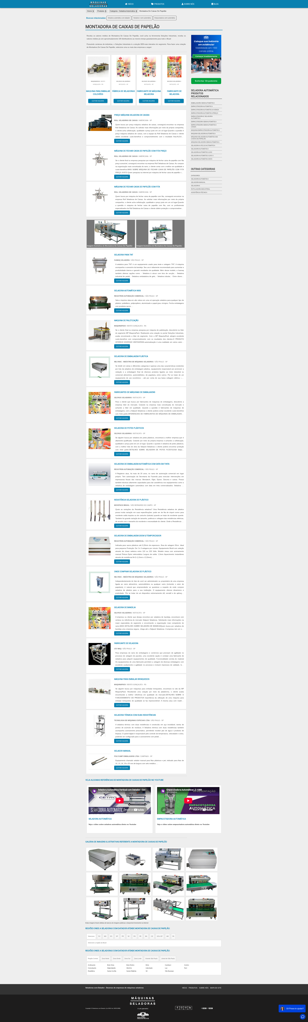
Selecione (91, 936)
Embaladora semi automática (203, 103)
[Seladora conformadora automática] (202, 884)
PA (173, 936)
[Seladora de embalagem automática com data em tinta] (99, 475)
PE (140, 936)
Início (131, 4)
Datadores (195, 175)
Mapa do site (215, 988)
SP (117, 936)
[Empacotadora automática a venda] (135, 909)
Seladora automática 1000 (201, 152)
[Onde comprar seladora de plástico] (99, 582)
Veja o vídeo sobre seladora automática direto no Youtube (112, 824)
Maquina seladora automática (203, 133)
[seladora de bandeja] (99, 618)
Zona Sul (127, 958)
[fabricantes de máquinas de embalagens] (99, 403)
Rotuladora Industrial (200, 189)
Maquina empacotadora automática (205, 130)
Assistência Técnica (199, 192)
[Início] (98, 4)
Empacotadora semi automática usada (203, 126)
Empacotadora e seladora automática (201, 117)
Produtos (159, 4)
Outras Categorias (203, 169)
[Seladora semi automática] (102, 909)
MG (105, 936)
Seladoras (195, 186)
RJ (99, 936)
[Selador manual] (99, 762)
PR (123, 936)
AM (167, 936)
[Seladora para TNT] (99, 265)
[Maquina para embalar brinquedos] (99, 690)
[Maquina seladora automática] (168, 859)
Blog (216, 4)
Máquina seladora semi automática (205, 142)
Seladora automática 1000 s (202, 155)
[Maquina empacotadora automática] (135, 884)
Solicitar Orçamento (206, 81)
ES (111, 936)
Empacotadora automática (202, 106)
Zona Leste (137, 958)
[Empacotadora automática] (168, 909)
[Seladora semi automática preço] (135, 859)
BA (146, 936)
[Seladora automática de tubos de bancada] (202, 859)
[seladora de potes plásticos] (99, 439)
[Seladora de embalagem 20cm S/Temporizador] (99, 546)
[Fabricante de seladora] (99, 654)
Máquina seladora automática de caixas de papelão (204, 138)
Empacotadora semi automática (164, 18)
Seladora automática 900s (201, 159)
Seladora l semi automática (142, 18)
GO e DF (160, 936)
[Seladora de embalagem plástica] (99, 367)
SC (129, 936)
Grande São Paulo (151, 958)
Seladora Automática (200, 179)
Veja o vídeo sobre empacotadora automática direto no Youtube (183, 824)
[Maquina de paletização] (99, 331)
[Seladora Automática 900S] (99, 301)
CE (152, 936)
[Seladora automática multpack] (168, 884)
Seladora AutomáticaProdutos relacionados (205, 93)
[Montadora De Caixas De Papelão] (111, 232)
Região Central (93, 958)
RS (135, 936)
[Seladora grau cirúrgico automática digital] (102, 859)
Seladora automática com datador (119, 18)
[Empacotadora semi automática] (202, 909)
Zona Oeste (117, 958)
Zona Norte (105, 958)
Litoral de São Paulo (168, 958)
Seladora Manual (198, 182)
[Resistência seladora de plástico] (99, 511)
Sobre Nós (189, 4)
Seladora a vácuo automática (203, 145)
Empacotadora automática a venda (205, 110)
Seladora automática (200, 149)
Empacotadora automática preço (204, 113)
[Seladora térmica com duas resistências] (99, 726)
